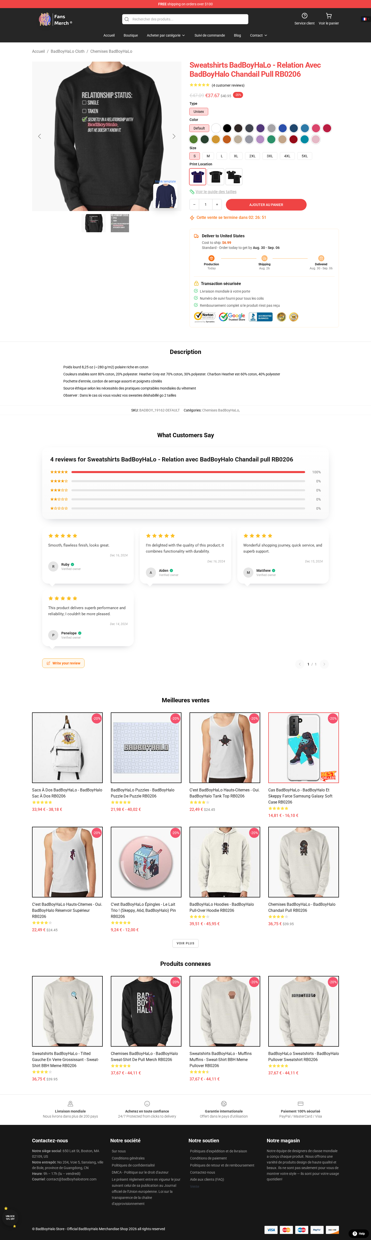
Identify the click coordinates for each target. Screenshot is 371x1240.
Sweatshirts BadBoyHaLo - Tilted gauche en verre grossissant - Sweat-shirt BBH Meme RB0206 (65, 1059)
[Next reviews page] (324, 664)
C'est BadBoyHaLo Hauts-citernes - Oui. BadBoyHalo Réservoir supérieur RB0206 (67, 910)
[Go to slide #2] (120, 223)
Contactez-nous (202, 1172)
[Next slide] (173, 136)
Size (193, 148)
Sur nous (119, 1151)
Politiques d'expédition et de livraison (218, 1151)
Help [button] (362, 1233)
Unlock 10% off (10, 1217)
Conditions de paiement (208, 1158)
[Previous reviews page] (299, 664)
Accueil (38, 51)
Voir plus (185, 943)
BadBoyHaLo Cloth (68, 51)
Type (193, 103)
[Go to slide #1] (94, 223)
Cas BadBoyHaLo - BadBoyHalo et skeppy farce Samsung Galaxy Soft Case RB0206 (300, 796)
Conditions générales (128, 1158)
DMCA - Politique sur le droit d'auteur (140, 1172)
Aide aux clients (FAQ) (207, 1179)
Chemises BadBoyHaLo (111, 51)
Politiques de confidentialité (133, 1165)
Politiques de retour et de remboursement (222, 1165)
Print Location (201, 164)
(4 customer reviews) (228, 85)
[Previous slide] (40, 136)
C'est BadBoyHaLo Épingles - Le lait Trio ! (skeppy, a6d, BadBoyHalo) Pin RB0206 (143, 910)
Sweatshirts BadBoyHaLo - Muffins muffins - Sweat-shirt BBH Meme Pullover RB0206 (221, 1059)
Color (194, 120)
